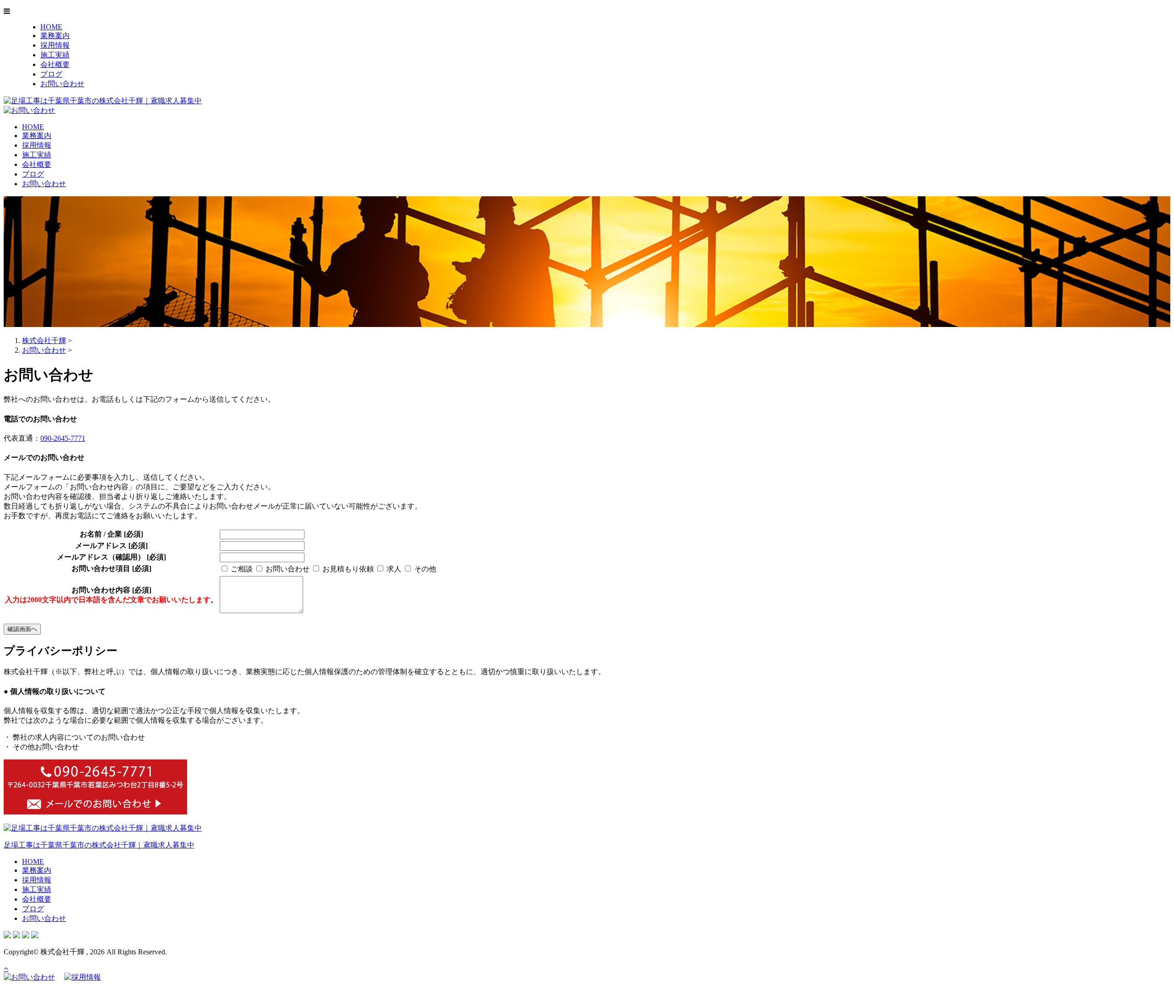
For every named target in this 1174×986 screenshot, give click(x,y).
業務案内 (55, 35)
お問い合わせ (62, 84)
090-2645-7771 (62, 438)
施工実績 (55, 55)
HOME (51, 27)
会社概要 (55, 64)
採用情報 (55, 45)
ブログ (51, 74)
